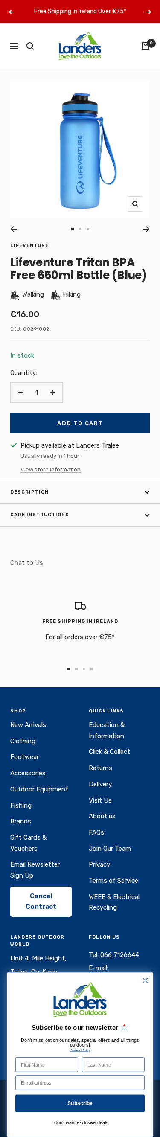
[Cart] (145, 46)
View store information (50, 469)
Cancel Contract (41, 901)
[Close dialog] (145, 980)
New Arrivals (28, 725)
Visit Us (100, 800)
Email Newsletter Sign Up (35, 870)
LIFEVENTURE (29, 245)
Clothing (22, 741)
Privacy (99, 864)
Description (29, 492)
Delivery (100, 784)
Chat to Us (26, 563)
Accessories (28, 773)
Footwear (24, 757)
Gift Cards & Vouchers (28, 843)
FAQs (96, 832)
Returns (100, 768)
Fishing (21, 805)
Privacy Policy (80, 1050)
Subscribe (80, 1103)
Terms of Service (113, 880)
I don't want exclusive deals (80, 1122)
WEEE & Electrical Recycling (114, 902)
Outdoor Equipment (39, 789)
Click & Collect (109, 752)
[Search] (30, 46)
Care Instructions (39, 515)
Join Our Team (110, 848)
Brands (20, 821)
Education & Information (107, 730)
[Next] (146, 229)
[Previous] (13, 229)
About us (102, 816)
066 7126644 (119, 955)
